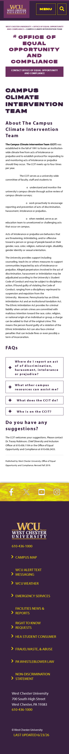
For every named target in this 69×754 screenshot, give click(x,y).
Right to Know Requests (28, 625)
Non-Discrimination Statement (32, 676)
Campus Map (26, 557)
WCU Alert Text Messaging (28, 572)
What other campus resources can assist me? (37, 387)
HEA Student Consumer (35, 636)
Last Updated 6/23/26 (31, 734)
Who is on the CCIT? (33, 411)
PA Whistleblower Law (34, 661)
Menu (46, 9)
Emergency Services (32, 595)
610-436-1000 (22, 546)
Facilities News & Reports (29, 610)
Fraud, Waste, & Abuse (34, 649)
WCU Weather (27, 583)
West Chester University (18, 26)
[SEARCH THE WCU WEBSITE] (61, 9)
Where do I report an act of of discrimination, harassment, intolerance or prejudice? (37, 367)
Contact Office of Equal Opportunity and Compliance (34, 72)
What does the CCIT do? (37, 400)
